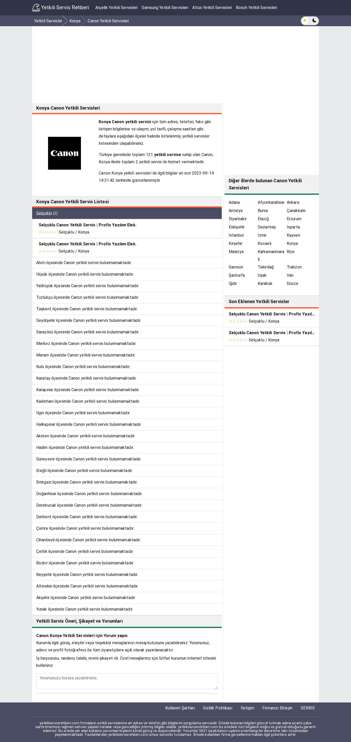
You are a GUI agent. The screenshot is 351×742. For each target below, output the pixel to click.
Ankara (293, 202)
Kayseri (293, 235)
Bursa (263, 210)
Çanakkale (296, 210)
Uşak (262, 275)
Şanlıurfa (237, 275)
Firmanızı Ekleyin (277, 708)
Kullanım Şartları (180, 708)
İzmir (262, 235)
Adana (234, 202)
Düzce (293, 283)
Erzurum (294, 218)
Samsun (236, 267)
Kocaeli (264, 243)
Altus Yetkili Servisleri (212, 7)
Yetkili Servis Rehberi (64, 7)
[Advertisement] (186, 65)
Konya (292, 243)
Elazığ (263, 218)
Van (290, 275)
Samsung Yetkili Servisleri (165, 7)
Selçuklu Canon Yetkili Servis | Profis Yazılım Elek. (87, 225)
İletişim (247, 708)
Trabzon (294, 267)
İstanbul (236, 235)
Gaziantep (267, 227)
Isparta (293, 227)
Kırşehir (235, 243)
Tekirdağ (266, 267)
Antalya (236, 210)
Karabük (265, 283)
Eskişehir (237, 227)
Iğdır (233, 283)
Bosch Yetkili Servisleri (256, 7)
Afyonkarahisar (271, 202)
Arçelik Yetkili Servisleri (116, 7)
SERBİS (308, 708)
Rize (290, 251)
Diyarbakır (238, 218)
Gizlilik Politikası (217, 708)
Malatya (236, 251)
